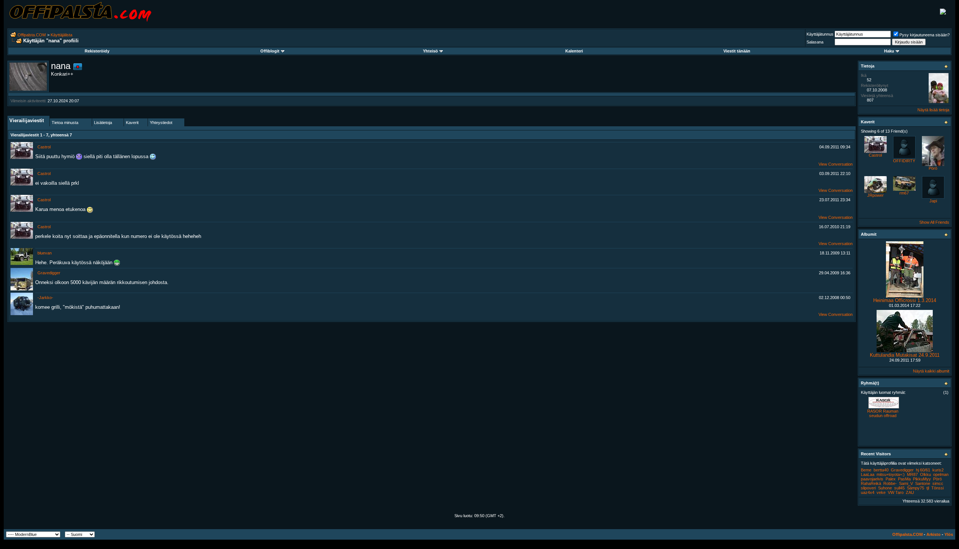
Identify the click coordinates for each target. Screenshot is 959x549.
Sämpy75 (915, 488)
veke (881, 492)
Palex (891, 479)
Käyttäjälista (61, 35)
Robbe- (890, 483)
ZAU (910, 492)
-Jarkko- (45, 297)
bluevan (44, 253)
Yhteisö (430, 51)
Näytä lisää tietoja (933, 110)
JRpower (875, 195)
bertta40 (881, 470)
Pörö (933, 168)
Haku (889, 51)
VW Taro (896, 492)
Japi (933, 201)
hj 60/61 (923, 470)
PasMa (904, 479)
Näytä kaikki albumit (931, 371)
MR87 (912, 474)
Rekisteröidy (97, 51)
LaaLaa (867, 474)
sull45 (899, 488)
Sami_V (906, 483)
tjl (927, 488)
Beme (866, 470)
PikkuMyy (922, 479)
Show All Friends (934, 222)
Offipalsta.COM (32, 35)
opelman (941, 474)
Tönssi (937, 488)
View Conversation (836, 164)
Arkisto (933, 534)
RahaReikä (871, 483)
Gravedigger (48, 273)
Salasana (815, 42)
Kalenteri (574, 51)
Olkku (925, 474)
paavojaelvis (872, 479)
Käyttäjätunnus (820, 34)
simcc (937, 483)
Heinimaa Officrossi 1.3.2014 (904, 300)
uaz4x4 (867, 492)
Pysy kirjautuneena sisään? (924, 35)
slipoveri (868, 488)
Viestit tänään (736, 51)
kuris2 (938, 470)
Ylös (948, 534)
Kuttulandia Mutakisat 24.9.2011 (905, 355)
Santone (922, 483)
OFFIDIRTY (904, 161)
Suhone (885, 488)
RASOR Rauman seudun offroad (882, 413)
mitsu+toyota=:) (891, 474)
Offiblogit (269, 51)
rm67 (904, 193)
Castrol (44, 147)
